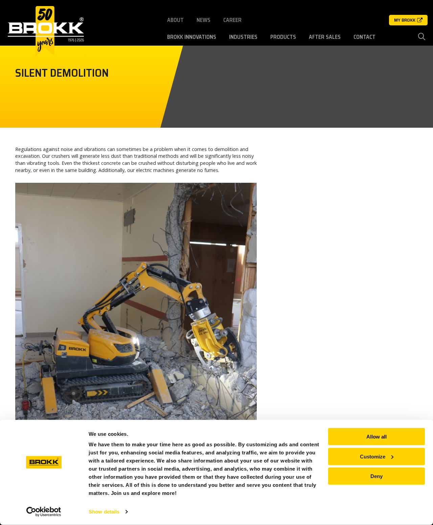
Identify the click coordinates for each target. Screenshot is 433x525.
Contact (364, 37)
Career (232, 20)
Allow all (376, 437)
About (175, 20)
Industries (243, 37)
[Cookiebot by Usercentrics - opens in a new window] (43, 512)
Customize (372, 456)
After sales (325, 37)
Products (283, 37)
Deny (376, 476)
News (203, 20)
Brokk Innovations (191, 37)
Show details (104, 512)
